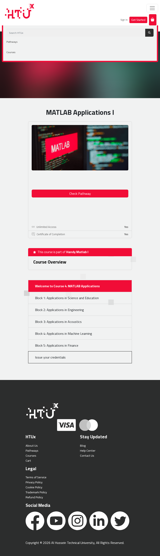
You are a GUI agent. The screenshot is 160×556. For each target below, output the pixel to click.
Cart (28, 460)
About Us (32, 445)
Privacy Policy (34, 482)
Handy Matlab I (77, 252)
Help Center (87, 450)
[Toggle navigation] (152, 8)
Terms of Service (36, 477)
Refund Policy (34, 497)
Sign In (124, 19)
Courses (10, 52)
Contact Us (87, 455)
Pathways (12, 41)
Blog (83, 445)
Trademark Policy (36, 492)
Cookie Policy (34, 487)
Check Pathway (80, 193)
